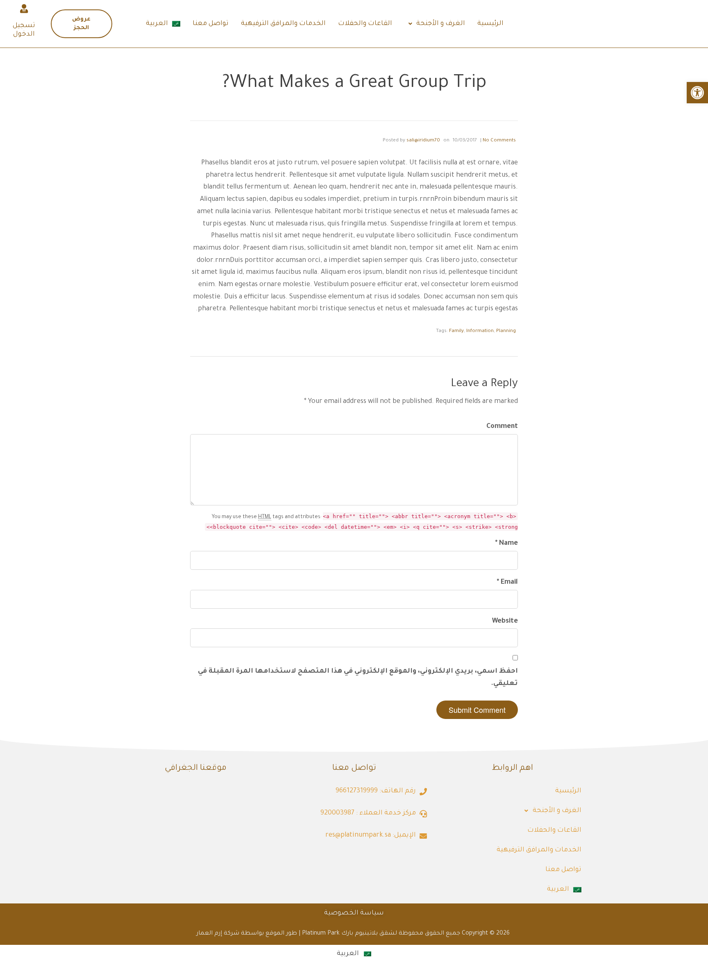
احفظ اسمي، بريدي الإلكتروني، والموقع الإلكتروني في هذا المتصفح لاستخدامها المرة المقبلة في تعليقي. (358, 677)
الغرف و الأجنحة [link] (440, 23)
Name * (506, 543)
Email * (507, 582)
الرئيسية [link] (490, 23)
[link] (697, 92)
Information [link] (480, 331)
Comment (502, 426)
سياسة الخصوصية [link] (354, 913)
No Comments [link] (499, 140)
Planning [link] (506, 331)
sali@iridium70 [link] (423, 140)
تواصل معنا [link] (211, 23)
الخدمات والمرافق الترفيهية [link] (283, 23)
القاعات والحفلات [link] (365, 23)
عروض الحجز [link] (81, 23)
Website (505, 621)
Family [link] (456, 331)
